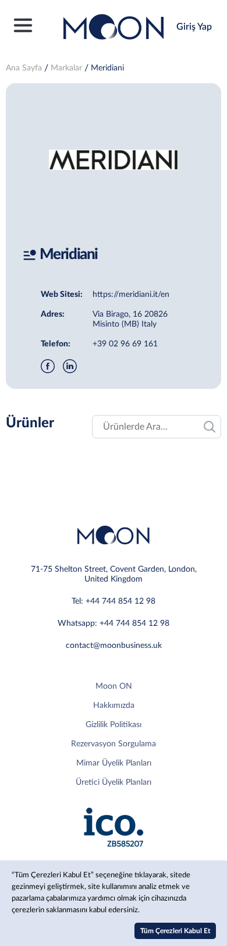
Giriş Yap (194, 26)
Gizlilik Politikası (113, 725)
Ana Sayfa (24, 68)
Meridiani (107, 68)
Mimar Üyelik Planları (113, 763)
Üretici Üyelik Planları (113, 782)
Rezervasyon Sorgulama (113, 744)
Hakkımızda (113, 705)
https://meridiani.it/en (131, 294)
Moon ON (113, 686)
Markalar (66, 68)
